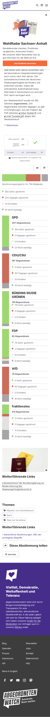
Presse (5, 653)
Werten (18, 627)
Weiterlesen (12, 125)
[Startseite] (10, 5)
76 (24, 343)
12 (24, 418)
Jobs (28, 648)
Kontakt (29, 653)
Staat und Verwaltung (16, 520)
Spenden (6, 648)
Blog (4, 643)
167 (26, 273)
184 (24, 229)
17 (21, 430)
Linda (14, 116)
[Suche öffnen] (37, 5)
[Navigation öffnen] (46, 5)
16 (23, 399)
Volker (27, 113)
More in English (9, 671)
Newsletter (31, 643)
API (3, 663)
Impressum (7, 658)
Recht (9, 515)
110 (24, 305)
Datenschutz (32, 658)
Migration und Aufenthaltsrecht (20, 510)
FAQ (28, 663)
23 (23, 247)
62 (26, 386)
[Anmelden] (41, 5)
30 (23, 285)
